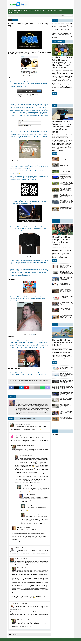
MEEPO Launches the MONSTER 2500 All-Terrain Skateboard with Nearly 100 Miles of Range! (66, 393)
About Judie (42, 638)
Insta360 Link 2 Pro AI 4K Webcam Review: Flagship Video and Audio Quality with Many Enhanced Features (61, 126)
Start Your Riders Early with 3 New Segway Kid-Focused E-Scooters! (62, 342)
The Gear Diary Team (48, 638)
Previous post (26, 392)
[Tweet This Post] (16, 387)
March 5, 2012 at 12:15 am (25, 527)
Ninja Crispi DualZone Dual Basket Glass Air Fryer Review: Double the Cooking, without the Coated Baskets (66, 195)
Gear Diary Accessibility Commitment (47, 639)
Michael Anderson (18, 424)
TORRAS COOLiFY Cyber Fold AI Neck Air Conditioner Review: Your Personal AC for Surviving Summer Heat (66, 183)
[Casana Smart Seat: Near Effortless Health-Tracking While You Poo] (55, 400)
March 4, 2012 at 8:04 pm (25, 567)
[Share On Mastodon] (47, 387)
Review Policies (54, 638)
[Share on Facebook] (11, 387)
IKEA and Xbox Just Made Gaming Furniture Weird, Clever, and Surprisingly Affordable (61, 240)
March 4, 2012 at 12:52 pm (32, 485)
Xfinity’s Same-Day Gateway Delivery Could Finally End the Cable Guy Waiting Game (66, 412)
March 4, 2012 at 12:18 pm (28, 445)
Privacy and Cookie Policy (68, 638)
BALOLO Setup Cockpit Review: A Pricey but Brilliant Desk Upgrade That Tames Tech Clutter (65, 177)
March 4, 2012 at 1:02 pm (32, 494)
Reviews (55, 105)
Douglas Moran (17, 435)
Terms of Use (56, 639)
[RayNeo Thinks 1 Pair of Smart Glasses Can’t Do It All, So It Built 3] (55, 285)
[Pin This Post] (26, 387)
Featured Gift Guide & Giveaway (59, 41)
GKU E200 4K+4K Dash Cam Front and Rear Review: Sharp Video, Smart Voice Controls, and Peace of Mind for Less (66, 202)
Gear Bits (55, 324)
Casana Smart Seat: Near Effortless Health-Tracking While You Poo (66, 399)
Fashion (60, 10)
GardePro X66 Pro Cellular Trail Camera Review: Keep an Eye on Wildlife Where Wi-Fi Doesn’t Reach (66, 189)
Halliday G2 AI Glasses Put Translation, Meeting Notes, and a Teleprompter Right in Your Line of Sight (66, 406)
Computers (44, 10)
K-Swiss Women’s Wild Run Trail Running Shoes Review (65, 164)
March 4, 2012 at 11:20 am (26, 424)
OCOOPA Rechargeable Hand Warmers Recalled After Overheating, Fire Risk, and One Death (66, 387)
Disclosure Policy (60, 638)
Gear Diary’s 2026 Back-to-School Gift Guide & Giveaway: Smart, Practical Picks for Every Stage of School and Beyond (62, 62)
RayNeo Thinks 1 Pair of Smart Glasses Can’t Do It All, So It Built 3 (66, 284)
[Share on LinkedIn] (21, 387)
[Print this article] (37, 387)
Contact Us (64, 639)
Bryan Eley (17, 603)
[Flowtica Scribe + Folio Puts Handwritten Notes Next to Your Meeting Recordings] (55, 267)
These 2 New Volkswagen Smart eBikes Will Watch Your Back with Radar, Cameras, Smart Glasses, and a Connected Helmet (66, 310)
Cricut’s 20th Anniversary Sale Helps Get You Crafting (66, 297)
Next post (33, 392)
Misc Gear (56, 10)
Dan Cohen (14, 29)
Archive (60, 639)
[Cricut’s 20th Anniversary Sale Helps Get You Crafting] (55, 298)
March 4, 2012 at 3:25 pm (23, 603)
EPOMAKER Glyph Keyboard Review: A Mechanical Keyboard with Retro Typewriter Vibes (66, 208)
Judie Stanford (24, 485)
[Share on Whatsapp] (42, 387)
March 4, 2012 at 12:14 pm (25, 435)
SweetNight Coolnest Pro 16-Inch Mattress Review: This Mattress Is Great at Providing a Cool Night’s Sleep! (66, 291)
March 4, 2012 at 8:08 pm (25, 619)
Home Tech (20, 10)
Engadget (33, 334)
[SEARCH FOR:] (66, 15)
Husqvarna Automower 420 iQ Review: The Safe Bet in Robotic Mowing (66, 170)
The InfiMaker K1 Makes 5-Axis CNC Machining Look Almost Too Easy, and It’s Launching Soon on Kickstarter (66, 304)
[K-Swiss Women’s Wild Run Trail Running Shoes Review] (55, 166)
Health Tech (31, 10)
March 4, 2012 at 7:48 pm (33, 514)
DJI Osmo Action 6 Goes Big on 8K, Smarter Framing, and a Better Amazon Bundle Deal (66, 278)
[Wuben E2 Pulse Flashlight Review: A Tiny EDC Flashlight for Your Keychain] (55, 160)
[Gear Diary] (18, 4)
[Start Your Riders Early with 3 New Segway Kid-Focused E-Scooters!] (62, 337)
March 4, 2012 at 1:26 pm (21, 558)
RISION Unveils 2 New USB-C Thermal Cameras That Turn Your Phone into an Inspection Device (66, 381)
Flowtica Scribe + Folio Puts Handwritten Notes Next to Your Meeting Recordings (65, 266)
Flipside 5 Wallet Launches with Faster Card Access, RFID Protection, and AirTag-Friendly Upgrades (66, 418)
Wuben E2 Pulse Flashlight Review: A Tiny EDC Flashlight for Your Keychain (66, 158)
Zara (16, 558)
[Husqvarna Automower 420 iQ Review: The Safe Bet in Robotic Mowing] (55, 172)
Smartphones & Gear (13, 10)
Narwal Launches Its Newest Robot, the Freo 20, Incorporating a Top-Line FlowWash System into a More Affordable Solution (66, 375)
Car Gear (25, 10)
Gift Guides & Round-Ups (13, 12)
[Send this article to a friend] (31, 387)
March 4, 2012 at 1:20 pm (22, 547)
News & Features (56, 221)
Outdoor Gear (38, 10)
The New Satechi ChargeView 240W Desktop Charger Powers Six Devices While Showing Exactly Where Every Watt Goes (66, 317)
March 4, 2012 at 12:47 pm (27, 455)
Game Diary (50, 10)
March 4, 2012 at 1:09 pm (36, 505)
